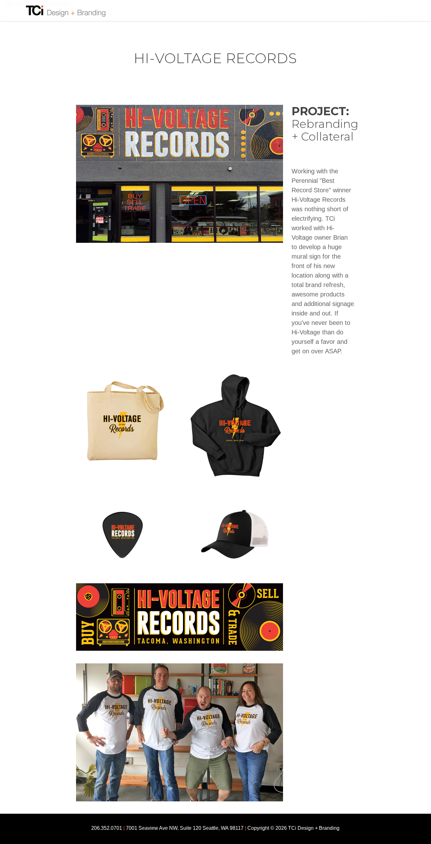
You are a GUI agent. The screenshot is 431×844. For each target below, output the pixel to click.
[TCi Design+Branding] (58, 10)
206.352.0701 (106, 828)
